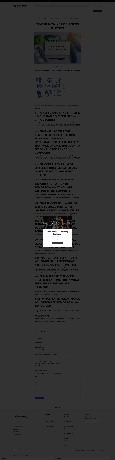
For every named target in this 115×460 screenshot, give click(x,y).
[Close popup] (71, 215)
